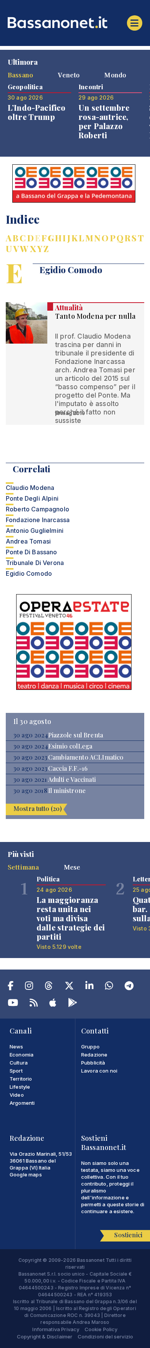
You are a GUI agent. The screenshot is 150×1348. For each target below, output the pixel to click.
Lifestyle (20, 1087)
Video (17, 1095)
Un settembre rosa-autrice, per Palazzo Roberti (103, 121)
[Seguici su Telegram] (129, 987)
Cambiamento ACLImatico (86, 757)
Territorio (21, 1079)
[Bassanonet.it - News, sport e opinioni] (75, 22)
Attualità (69, 307)
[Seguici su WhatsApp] (109, 987)
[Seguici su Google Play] (72, 1004)
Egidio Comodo (29, 573)
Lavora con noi (99, 1071)
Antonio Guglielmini (34, 530)
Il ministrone (67, 790)
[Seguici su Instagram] (29, 987)
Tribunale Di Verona (35, 563)
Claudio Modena (30, 487)
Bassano (20, 74)
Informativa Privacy (55, 1329)
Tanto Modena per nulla (95, 316)
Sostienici (128, 1235)
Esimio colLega (70, 746)
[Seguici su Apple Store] (52, 1004)
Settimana (23, 867)
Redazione (94, 1055)
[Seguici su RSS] (34, 1004)
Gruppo (90, 1046)
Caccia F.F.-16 (68, 768)
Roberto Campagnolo (37, 509)
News (16, 1046)
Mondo (115, 74)
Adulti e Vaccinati (72, 779)
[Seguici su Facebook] (10, 987)
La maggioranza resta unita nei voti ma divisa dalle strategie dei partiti (71, 918)
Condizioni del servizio (105, 1336)
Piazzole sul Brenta (75, 735)
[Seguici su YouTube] (13, 1004)
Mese (72, 867)
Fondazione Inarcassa (38, 520)
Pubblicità (93, 1063)
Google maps (26, 1174)
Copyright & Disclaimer (45, 1336)
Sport (16, 1071)
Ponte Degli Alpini (32, 498)
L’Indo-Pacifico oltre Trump (36, 112)
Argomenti (22, 1103)
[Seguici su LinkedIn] (89, 987)
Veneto (69, 74)
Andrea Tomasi (28, 541)
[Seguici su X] (69, 987)
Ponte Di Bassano (31, 552)
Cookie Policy (101, 1329)
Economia (21, 1055)
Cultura (19, 1063)
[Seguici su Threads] (49, 987)
